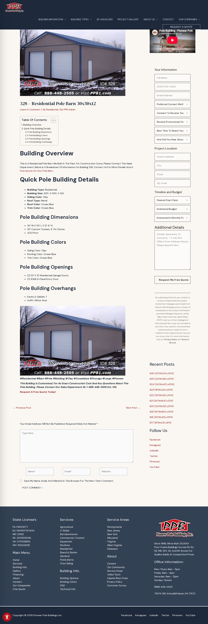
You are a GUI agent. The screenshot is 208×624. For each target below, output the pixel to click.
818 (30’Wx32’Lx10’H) (161, 417)
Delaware (112, 548)
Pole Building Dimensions (40, 132)
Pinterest (155, 461)
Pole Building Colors (38, 135)
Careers (111, 563)
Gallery (17, 570)
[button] (181, 26)
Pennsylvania (114, 527)
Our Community (116, 567)
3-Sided (64, 530)
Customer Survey (116, 585)
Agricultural (66, 527)
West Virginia (114, 545)
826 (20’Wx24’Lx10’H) (162, 373)
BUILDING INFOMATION (51, 19)
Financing (18, 574)
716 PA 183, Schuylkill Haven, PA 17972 (174, 593)
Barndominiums (68, 534)
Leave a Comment (30, 109)
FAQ (62, 585)
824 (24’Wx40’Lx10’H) (162, 384)
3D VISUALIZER (105, 19)
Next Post (133, 408)
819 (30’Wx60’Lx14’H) (161, 411)
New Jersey (113, 530)
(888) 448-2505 (163, 586)
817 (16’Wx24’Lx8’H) (160, 422)
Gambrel (65, 556)
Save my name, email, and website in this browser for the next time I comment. (69, 480)
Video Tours (113, 574)
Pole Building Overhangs (40, 142)
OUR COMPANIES (188, 19)
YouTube (154, 467)
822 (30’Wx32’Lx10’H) (161, 395)
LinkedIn (154, 450)
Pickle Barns (66, 559)
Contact (17, 581)
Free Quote (19, 589)
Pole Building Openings (39, 138)
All (43, 109)
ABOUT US (149, 19)
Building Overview (32, 124)
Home (16, 560)
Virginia (111, 541)
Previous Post (22, 408)
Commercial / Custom (72, 537)
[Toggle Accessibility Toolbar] (7, 617)
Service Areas (114, 570)
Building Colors (68, 581)
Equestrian (66, 541)
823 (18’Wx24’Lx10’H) (161, 389)
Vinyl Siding (66, 563)
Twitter (154, 456)
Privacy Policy (170, 339)
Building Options (69, 578)
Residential (52, 109)
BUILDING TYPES (80, 19)
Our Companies (21, 585)
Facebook (155, 439)
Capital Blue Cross (117, 578)
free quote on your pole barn (36, 170)
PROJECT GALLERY (128, 19)
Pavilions (65, 545)
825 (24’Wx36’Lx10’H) (162, 378)
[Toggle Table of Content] (51, 120)
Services (17, 563)
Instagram (155, 445)
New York (112, 534)
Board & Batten (68, 552)
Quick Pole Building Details (37, 128)
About (16, 578)
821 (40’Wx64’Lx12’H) (161, 400)
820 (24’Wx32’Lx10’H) (162, 406)
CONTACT (168, 19)
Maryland (112, 537)
